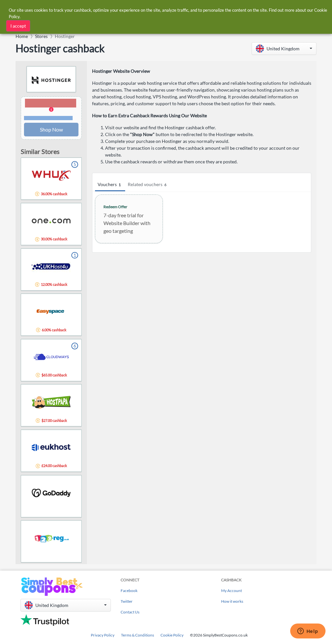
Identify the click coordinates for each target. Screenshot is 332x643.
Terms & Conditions (137, 635)
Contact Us (130, 612)
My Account (231, 590)
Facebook (129, 590)
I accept (18, 26)
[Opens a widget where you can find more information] (308, 632)
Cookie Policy (172, 635)
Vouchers (109, 184)
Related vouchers (147, 184)
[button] (284, 48)
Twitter (127, 601)
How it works (232, 601)
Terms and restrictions (48, 118)
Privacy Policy (102, 635)
